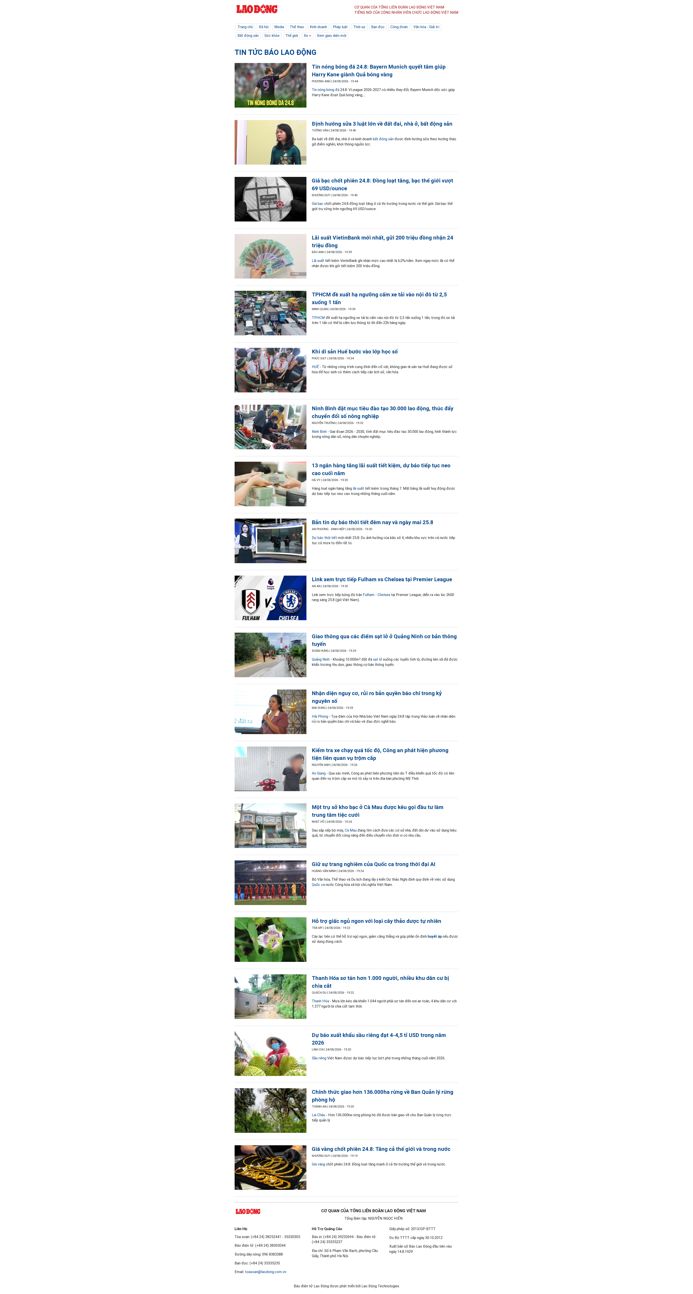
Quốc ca (319, 884)
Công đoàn (399, 27)
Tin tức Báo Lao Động (275, 52)
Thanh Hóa (320, 1001)
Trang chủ (245, 27)
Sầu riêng (319, 1058)
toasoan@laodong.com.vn (265, 1272)
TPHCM (318, 318)
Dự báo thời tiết (324, 538)
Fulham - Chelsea (376, 595)
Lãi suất (318, 260)
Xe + (307, 35)
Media (279, 27)
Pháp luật (340, 27)
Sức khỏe (272, 35)
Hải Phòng (320, 716)
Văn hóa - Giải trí (426, 27)
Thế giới (291, 35)
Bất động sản (248, 35)
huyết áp (435, 936)
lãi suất (358, 488)
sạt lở (377, 659)
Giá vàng (318, 1164)
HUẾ (315, 367)
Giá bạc (317, 203)
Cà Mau (351, 830)
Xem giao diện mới (331, 35)
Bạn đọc (378, 27)
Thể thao (297, 27)
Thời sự (359, 27)
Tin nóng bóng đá (325, 90)
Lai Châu (318, 1115)
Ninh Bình (319, 431)
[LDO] (270, 86)
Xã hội (264, 27)
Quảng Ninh (321, 659)
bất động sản (383, 139)
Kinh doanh (318, 27)
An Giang (319, 773)
